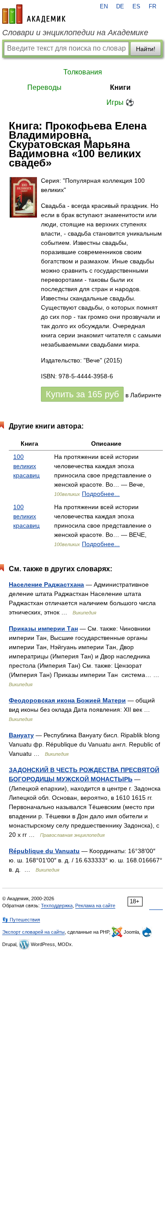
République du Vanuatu (44, 850)
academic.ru (34, 14)
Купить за (82, 394)
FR (152, 7)
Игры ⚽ (120, 102)
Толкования (82, 72)
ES (136, 7)
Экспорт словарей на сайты (33, 932)
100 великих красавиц (26, 466)
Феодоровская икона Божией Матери (67, 700)
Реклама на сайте (95, 905)
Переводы (44, 87)
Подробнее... (101, 493)
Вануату (21, 735)
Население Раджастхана (46, 584)
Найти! (145, 48)
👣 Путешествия (21, 919)
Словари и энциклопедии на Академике (75, 32)
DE (120, 7)
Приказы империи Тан (43, 628)
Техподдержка (57, 905)
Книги (120, 87)
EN (104, 7)
